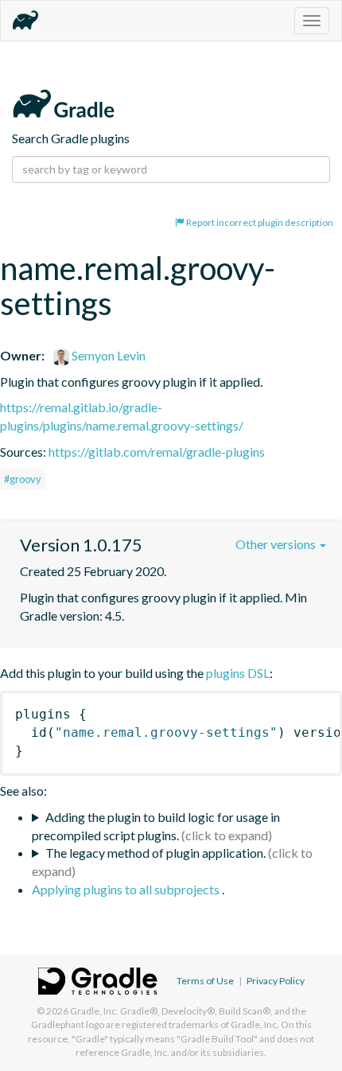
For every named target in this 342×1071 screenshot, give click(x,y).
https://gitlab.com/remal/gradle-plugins (157, 451)
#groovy (22, 479)
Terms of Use (205, 981)
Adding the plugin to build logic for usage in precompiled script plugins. (156, 826)
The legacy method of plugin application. (155, 852)
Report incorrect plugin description (259, 222)
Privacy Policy (276, 981)
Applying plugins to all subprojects (127, 889)
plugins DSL (238, 672)
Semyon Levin (107, 355)
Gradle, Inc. (94, 1011)
